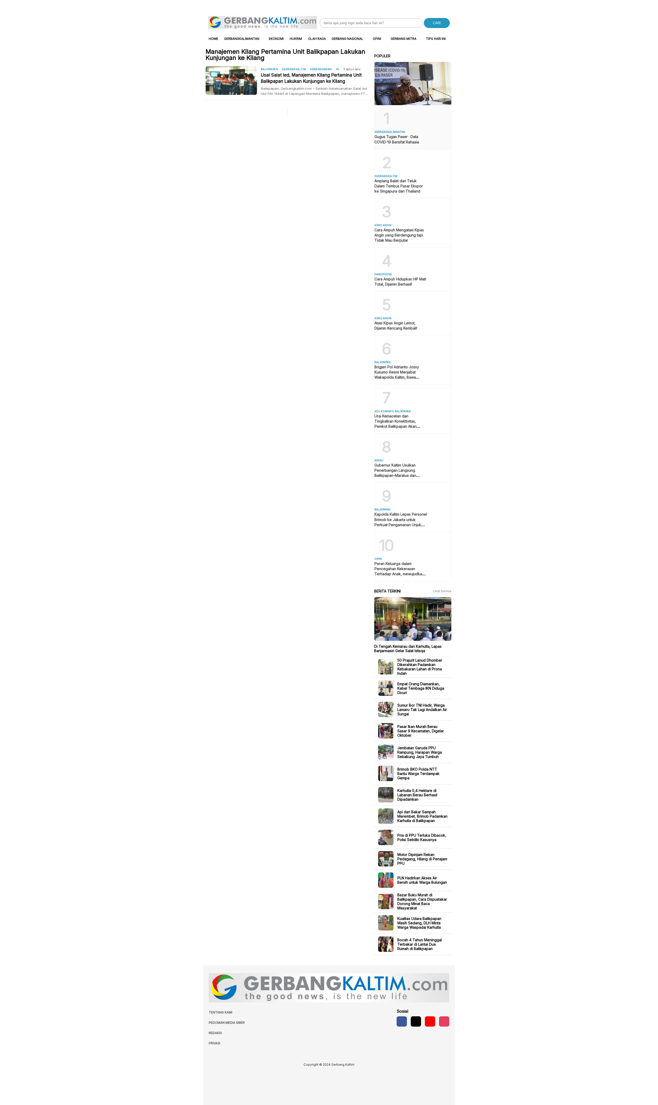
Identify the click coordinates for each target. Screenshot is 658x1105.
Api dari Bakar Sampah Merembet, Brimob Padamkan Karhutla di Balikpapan (422, 816)
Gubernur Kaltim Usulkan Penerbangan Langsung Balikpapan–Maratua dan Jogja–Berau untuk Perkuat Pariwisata (397, 475)
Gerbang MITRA (403, 39)
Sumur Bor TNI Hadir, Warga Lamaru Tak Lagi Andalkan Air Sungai (422, 709)
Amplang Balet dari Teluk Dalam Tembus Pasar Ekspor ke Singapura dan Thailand (398, 186)
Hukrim (296, 39)
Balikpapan (269, 69)
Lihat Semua (442, 591)
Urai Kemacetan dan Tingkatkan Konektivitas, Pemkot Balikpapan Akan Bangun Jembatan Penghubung (395, 426)
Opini (377, 39)
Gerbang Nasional (347, 39)
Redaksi (215, 1033)
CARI (437, 23)
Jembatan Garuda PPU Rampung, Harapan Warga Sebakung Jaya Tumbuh (419, 752)
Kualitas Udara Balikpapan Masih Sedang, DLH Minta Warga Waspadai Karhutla (419, 922)
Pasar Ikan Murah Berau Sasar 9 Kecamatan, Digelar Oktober (420, 730)
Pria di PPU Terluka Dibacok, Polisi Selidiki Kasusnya (421, 837)
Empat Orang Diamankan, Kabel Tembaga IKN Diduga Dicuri (420, 688)
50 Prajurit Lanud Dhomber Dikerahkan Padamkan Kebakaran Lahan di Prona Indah (419, 666)
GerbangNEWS (321, 69)
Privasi (214, 1043)
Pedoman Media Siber (227, 1023)
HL (338, 69)
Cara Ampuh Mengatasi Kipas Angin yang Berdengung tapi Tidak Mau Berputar (399, 235)
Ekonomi (276, 39)
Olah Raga (317, 39)
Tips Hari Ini (436, 39)
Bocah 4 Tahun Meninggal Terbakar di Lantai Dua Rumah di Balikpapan (419, 944)
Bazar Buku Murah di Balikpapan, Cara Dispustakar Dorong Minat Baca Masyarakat (422, 901)
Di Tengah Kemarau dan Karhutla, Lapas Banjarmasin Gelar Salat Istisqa (408, 648)
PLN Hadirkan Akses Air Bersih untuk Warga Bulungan (422, 880)
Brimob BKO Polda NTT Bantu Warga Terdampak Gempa (418, 773)
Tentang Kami (220, 1012)
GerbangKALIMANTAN (241, 39)
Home (213, 39)
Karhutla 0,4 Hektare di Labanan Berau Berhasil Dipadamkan (417, 794)
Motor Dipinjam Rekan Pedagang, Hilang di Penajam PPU (422, 858)
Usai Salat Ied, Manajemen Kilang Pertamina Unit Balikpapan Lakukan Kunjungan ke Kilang (311, 78)
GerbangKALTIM (294, 69)
